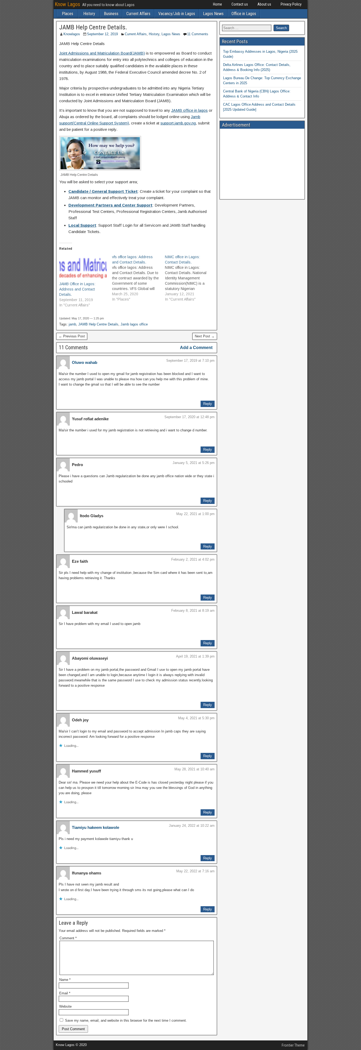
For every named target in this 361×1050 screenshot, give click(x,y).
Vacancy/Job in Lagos (176, 13)
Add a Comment (196, 347)
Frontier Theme (293, 1045)
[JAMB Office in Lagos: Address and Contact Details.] (83, 268)
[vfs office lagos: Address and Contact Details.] (138, 278)
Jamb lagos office (134, 324)
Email (64, 993)
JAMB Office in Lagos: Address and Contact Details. (77, 289)
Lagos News (213, 13)
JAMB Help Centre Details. (93, 27)
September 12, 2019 (102, 34)
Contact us (240, 4)
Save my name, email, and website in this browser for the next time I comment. (126, 1020)
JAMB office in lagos (189, 110)
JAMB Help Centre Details (98, 324)
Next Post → (205, 336)
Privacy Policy (291, 4)
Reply (207, 404)
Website (65, 1006)
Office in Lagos (244, 13)
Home (217, 4)
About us (264, 4)
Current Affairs (138, 13)
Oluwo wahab (84, 362)
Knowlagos (71, 34)
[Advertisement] (262, 164)
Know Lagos (67, 4)
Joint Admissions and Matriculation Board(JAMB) (102, 53)
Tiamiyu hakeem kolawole (95, 827)
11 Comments (197, 34)
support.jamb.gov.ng (178, 123)
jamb (72, 324)
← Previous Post (72, 336)
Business (111, 13)
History (89, 13)
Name (65, 980)
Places (67, 13)
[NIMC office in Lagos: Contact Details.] (191, 278)
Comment (68, 938)
